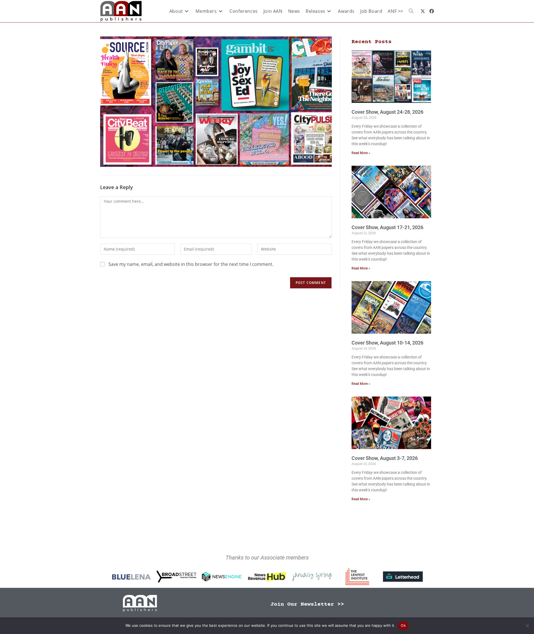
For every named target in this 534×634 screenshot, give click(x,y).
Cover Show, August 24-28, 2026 (387, 112)
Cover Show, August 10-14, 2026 (387, 343)
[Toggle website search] (411, 11)
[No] (527, 625)
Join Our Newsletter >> (307, 604)
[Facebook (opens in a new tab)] (431, 11)
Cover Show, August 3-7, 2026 (385, 458)
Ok (403, 625)
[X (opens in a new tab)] (422, 11)
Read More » (361, 153)
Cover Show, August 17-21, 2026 (387, 227)
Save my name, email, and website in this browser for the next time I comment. (190, 264)
